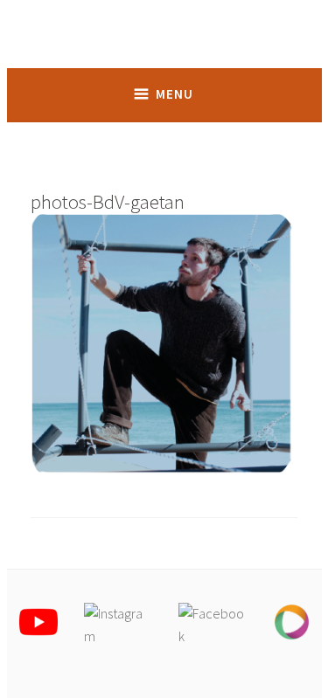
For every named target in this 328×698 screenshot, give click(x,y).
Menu (174, 94)
